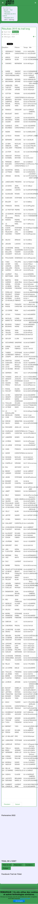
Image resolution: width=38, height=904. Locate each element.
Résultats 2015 (9, 18)
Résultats (7, 12)
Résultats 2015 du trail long (16, 28)
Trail (11, 10)
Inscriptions (29, 865)
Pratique (6, 868)
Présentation (18, 865)
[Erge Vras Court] (9, 2)
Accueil (6, 10)
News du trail (7, 865)
